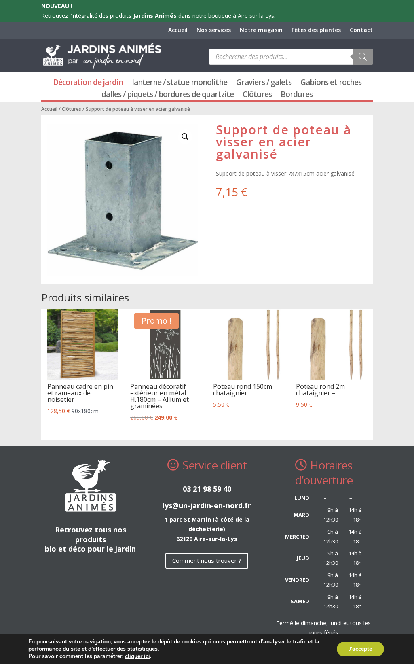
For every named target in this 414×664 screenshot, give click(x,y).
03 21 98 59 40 (207, 489)
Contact (361, 30)
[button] (185, 136)
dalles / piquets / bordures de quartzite (167, 95)
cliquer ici (137, 656)
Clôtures (257, 95)
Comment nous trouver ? (206, 560)
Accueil (178, 30)
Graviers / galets (263, 83)
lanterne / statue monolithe (179, 83)
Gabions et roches (330, 83)
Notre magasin (261, 30)
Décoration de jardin (88, 83)
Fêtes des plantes (316, 30)
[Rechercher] (363, 57)
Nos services (213, 30)
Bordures (297, 95)
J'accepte (360, 649)
